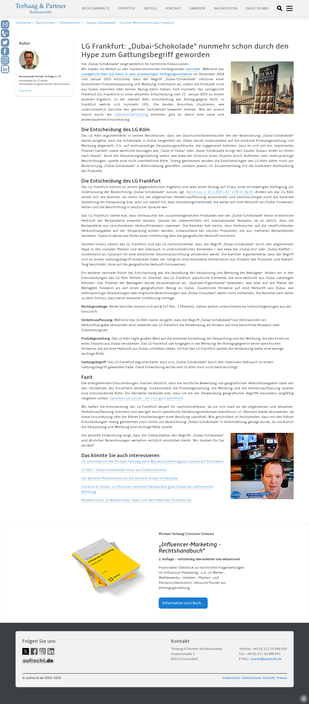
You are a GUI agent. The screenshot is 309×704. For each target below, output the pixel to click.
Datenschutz (251, 678)
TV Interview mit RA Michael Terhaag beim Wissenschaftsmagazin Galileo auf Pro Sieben (152, 461)
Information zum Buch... (183, 603)
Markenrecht (70, 23)
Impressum (231, 678)
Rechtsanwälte (96, 8)
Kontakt (173, 8)
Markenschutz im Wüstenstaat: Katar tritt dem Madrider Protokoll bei (136, 500)
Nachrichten (225, 8)
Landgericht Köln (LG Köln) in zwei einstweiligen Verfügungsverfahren (136, 74)
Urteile (150, 8)
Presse (282, 678)
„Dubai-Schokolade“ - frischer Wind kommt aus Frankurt (129, 23)
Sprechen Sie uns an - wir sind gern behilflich (146, 398)
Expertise (126, 8)
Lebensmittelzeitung (131, 114)
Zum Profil (25, 90)
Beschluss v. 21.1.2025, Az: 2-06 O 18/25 (219, 192)
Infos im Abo (257, 8)
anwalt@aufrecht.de (266, 659)
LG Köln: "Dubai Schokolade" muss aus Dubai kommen (124, 470)
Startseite (23, 23)
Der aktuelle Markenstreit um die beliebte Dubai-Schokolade (129, 478)
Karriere (198, 8)
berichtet (193, 69)
